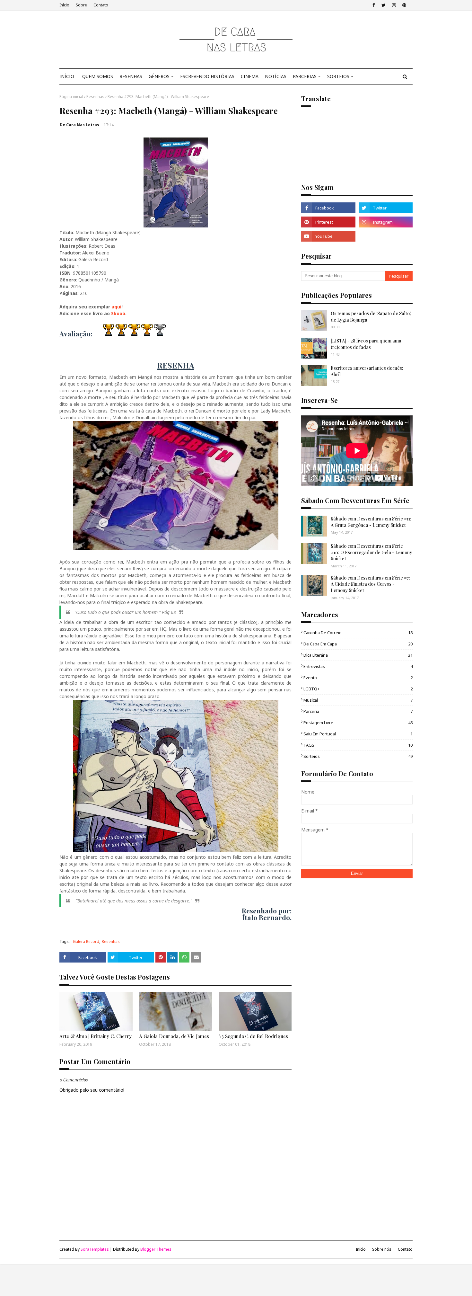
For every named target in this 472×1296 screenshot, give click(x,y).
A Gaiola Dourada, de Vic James (174, 1036)
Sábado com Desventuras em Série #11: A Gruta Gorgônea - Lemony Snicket (371, 522)
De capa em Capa (358, 644)
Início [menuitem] (66, 76)
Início (64, 5)
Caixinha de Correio (358, 632)
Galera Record (86, 941)
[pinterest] (404, 5)
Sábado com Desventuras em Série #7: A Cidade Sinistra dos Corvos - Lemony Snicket (370, 584)
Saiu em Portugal (358, 734)
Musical (358, 700)
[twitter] (383, 5)
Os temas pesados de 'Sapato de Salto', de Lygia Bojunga (371, 316)
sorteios (358, 756)
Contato (100, 5)
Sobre (81, 5)
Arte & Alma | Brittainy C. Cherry (95, 1036)
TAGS (358, 745)
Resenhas (95, 96)
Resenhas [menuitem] (130, 76)
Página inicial (71, 96)
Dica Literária (358, 655)
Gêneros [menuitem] (159, 76)
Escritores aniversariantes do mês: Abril (367, 371)
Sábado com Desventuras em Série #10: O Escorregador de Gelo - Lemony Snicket (371, 552)
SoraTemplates (95, 1249)
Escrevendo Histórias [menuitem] (207, 76)
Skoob (118, 313)
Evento (358, 677)
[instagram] (394, 5)
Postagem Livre (358, 722)
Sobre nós (381, 1249)
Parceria (358, 711)
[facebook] (374, 5)
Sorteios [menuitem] (338, 76)
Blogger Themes (155, 1249)
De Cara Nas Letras (79, 125)
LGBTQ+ (358, 689)
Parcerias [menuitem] (305, 76)
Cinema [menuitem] (249, 76)
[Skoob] (386, 236)
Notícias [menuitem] (275, 76)
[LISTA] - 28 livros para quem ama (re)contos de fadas (366, 344)
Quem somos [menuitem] (97, 76)
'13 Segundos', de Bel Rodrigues (253, 1036)
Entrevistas (358, 666)
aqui (116, 307)
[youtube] (328, 236)
